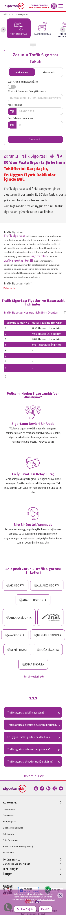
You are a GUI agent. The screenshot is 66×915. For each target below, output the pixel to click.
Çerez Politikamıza (46, 899)
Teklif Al (6, 14)
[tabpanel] (33, 350)
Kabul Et (45, 909)
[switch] (12, 87)
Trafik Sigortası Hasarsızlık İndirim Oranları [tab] (31, 312)
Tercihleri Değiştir (25, 909)
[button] (33, 802)
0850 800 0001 (39, 5)
